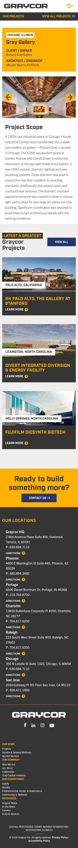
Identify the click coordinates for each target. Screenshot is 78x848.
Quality (6, 787)
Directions (13, 553)
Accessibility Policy (39, 840)
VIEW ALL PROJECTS (56, 16)
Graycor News (9, 803)
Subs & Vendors (10, 813)
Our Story (7, 768)
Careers (6, 810)
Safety (5, 783)
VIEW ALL (61, 242)
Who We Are (8, 764)
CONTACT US (37, 498)
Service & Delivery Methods (16, 752)
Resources (9, 798)
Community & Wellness (14, 794)
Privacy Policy (60, 837)
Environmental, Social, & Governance (22, 790)
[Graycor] (26, 6)
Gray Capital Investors (14, 775)
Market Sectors (10, 756)
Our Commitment (13, 779)
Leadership (8, 771)
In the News (8, 806)
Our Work (8, 744)
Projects (6, 748)
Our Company (11, 760)
